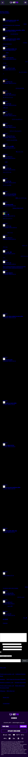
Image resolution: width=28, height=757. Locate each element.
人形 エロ (5, 107)
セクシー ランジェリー (15, 131)
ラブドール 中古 (7, 185)
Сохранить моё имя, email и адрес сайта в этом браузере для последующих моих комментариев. (12, 653)
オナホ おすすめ (20, 88)
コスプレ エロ (20, 597)
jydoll (6, 162)
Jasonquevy (2, 679)
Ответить (5, 27)
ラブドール (8, 93)
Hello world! (3, 667)
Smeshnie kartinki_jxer (11, 48)
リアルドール (8, 81)
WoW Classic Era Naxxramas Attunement (15, 679)
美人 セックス (19, 151)
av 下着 (7, 214)
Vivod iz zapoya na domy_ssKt (7, 674)
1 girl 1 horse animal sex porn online (14, 316)
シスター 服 (8, 252)
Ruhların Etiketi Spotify (18, 208)
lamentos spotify (9, 204)
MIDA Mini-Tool (11, 691)
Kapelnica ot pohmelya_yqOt (6, 682)
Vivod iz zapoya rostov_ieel (12, 20)
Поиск (1, 658)
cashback (14, 718)
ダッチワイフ (8, 114)
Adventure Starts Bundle (20, 682)
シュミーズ (8, 613)
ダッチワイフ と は (8, 97)
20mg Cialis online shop (11, 530)
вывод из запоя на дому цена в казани (15, 587)
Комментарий (4, 632)
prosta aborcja (9, 272)
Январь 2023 (6, 697)
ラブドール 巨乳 (9, 146)
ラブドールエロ (9, 57)
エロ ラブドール (7, 172)
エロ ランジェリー (7, 218)
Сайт (1, 649)
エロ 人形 (10, 606)
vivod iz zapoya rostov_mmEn (12, 38)
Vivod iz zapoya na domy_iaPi (7, 685)
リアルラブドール (10, 136)
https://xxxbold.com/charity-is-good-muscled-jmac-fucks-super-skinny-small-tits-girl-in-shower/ (14, 267)
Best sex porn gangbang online (12, 487)
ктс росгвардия (14, 33)
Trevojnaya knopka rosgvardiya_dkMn (15, 30)
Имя (1, 644)
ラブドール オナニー (17, 119)
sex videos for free (9, 445)
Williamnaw (2, 691)
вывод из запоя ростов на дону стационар (15, 24)
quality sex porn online (11, 403)
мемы (7, 52)
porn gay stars (8, 359)
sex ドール (10, 232)
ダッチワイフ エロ (10, 68)
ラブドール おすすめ (12, 140)
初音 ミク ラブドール (21, 198)
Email (1, 646)
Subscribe (23, 726)
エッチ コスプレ (9, 593)
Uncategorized (6, 703)
